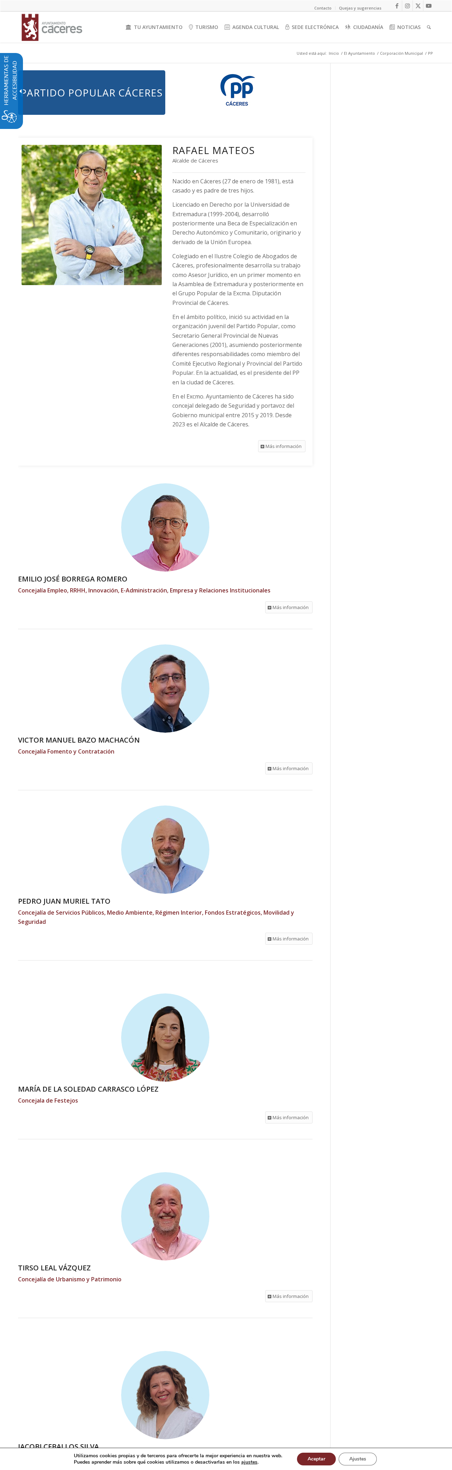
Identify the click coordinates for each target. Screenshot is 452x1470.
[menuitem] (154, 27)
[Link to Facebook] (397, 5)
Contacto (323, 8)
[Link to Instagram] (407, 5)
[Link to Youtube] (428, 5)
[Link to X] (418, 5)
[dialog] (226, 1459)
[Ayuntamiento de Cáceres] (52, 27)
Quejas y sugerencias (360, 8)
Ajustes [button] (357, 1459)
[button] (281, 446)
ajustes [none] (249, 1462)
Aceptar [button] (316, 1459)
